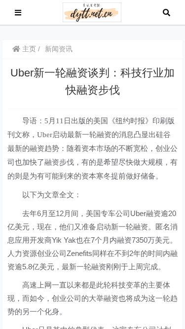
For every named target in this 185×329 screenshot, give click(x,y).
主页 (28, 49)
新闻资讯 (59, 49)
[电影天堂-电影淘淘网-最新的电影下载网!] (92, 11)
